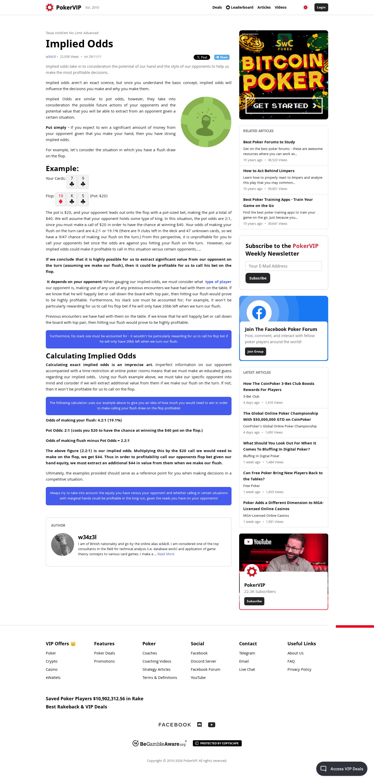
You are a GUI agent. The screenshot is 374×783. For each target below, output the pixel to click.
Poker (51, 654)
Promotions (104, 662)
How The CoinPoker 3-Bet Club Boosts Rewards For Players (278, 387)
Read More (165, 554)
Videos (280, 7)
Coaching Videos (156, 662)
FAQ (291, 662)
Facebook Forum (205, 670)
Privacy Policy (299, 670)
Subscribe (257, 278)
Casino (51, 670)
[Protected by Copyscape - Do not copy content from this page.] (217, 743)
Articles (264, 7)
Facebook (199, 654)
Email (244, 662)
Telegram (247, 654)
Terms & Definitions (159, 678)
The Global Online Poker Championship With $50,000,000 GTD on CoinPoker (280, 417)
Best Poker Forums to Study (269, 142)
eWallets (53, 678)
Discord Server (203, 662)
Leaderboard (242, 7)
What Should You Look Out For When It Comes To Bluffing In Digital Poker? (279, 446)
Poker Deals (104, 654)
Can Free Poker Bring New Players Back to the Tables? (283, 476)
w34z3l (51, 57)
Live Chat (247, 670)
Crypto (51, 662)
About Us (295, 654)
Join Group (256, 351)
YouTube (198, 678)
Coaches (149, 654)
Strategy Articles (156, 670)
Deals (217, 7)
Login (321, 7)
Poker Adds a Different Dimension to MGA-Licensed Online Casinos (283, 506)
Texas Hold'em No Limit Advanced (72, 33)
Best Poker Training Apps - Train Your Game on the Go (278, 203)
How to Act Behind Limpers (268, 171)
